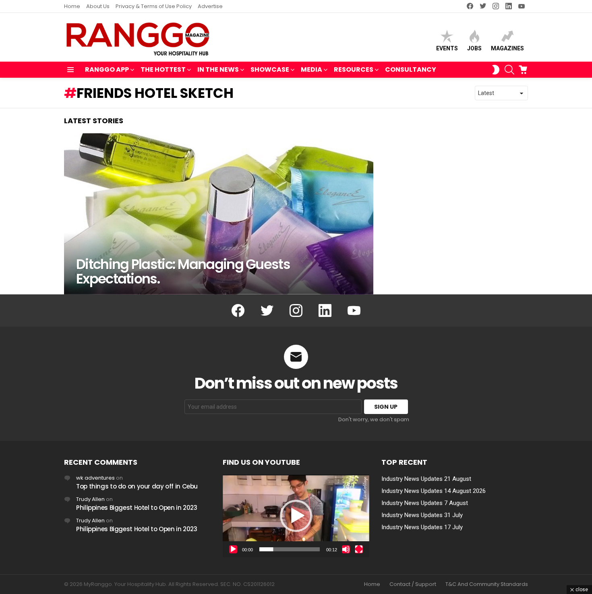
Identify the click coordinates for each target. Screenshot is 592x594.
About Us (98, 6)
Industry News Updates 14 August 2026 (433, 491)
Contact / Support (412, 584)
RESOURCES (353, 69)
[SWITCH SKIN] (496, 70)
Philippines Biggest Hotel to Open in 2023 (136, 507)
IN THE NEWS (218, 69)
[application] (296, 516)
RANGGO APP (107, 69)
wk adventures (95, 478)
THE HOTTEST (163, 69)
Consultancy (410, 69)
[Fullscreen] (359, 549)
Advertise (210, 6)
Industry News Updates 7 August (424, 503)
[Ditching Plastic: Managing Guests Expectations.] (218, 213)
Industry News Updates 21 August (426, 478)
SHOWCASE (269, 69)
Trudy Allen (90, 499)
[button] (296, 516)
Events (447, 48)
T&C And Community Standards (486, 584)
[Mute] (346, 549)
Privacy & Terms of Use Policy (154, 6)
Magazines (507, 48)
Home (72, 6)
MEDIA (311, 69)
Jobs (474, 48)
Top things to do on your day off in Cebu (137, 486)
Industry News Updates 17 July (422, 527)
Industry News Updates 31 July (422, 515)
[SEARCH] (509, 70)
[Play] (233, 549)
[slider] (289, 549)
